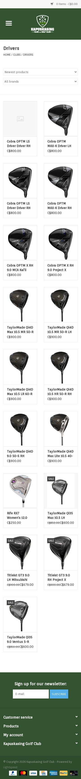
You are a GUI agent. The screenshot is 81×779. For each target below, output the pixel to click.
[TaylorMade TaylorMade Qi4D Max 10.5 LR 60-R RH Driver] (20, 366)
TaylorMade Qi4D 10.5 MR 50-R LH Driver (60, 330)
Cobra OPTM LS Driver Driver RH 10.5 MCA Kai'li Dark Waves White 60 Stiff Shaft (19, 144)
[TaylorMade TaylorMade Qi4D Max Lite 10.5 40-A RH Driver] (61, 428)
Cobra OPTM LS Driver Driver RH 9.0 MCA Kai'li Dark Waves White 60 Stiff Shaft (19, 206)
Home (7, 54)
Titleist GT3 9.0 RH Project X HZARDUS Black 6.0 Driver (59, 577)
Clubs (17, 54)
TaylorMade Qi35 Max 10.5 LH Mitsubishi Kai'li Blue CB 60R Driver (60, 515)
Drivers (28, 54)
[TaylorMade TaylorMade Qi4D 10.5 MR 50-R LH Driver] (61, 304)
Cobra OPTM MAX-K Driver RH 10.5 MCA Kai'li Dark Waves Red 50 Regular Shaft (60, 206)
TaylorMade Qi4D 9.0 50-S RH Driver (20, 454)
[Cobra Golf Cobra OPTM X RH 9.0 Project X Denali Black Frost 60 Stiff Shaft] (61, 242)
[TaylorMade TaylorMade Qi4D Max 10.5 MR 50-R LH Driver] (20, 304)
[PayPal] (12, 772)
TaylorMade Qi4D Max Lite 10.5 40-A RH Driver (60, 454)
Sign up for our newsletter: (41, 683)
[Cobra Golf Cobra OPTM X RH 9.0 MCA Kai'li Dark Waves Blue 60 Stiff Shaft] (20, 242)
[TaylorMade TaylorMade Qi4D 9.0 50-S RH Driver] (20, 428)
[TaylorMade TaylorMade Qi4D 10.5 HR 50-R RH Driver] (61, 366)
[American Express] (53, 772)
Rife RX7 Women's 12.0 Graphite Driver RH (18, 515)
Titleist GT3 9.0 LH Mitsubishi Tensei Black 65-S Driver (20, 577)
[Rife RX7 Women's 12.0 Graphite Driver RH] (20, 490)
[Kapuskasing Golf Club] (49, 23)
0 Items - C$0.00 (67, 4)
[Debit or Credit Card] (73, 772)
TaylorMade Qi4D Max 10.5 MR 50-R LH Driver (20, 330)
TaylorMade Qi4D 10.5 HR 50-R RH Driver (60, 392)
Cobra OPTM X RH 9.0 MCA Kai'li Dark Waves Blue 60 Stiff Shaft (20, 268)
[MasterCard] (23, 772)
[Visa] (33, 772)
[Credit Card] (43, 772)
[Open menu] (9, 23)
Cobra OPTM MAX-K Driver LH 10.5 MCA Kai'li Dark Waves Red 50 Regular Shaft (60, 144)
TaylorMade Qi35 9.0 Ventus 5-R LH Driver (19, 639)
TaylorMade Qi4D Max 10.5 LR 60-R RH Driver (20, 392)
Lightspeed (10, 767)
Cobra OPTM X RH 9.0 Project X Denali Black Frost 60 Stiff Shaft (60, 268)
